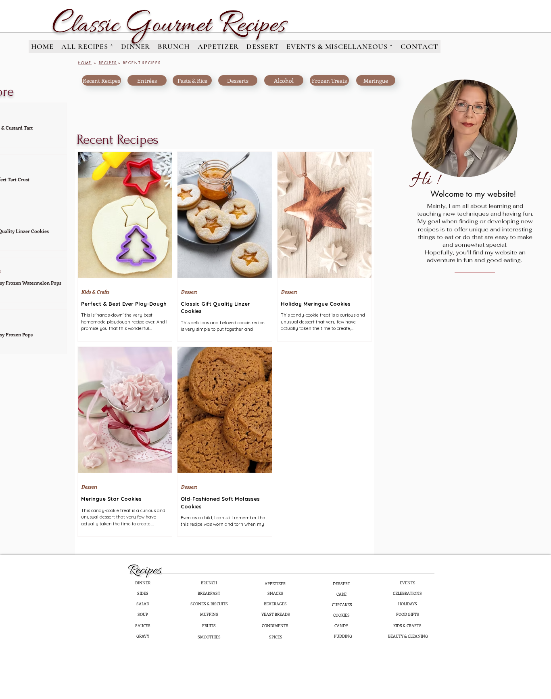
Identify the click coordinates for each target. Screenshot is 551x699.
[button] (87, 46)
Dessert (189, 292)
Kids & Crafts (95, 292)
